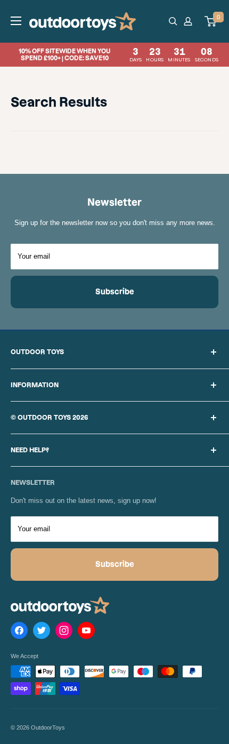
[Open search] (173, 21)
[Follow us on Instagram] (63, 632)
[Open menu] (16, 21)
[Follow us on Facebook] (19, 632)
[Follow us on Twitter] (41, 632)
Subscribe (114, 291)
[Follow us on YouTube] (86, 632)
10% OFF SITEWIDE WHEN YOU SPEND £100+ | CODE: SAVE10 (118, 54)
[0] (211, 21)
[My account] (189, 21)
